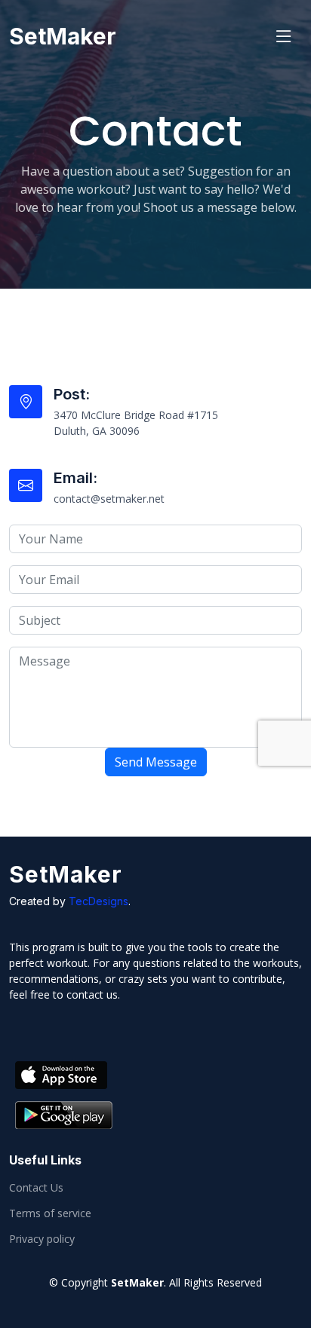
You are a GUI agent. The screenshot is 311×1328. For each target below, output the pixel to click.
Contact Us (36, 1188)
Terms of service (50, 1213)
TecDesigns (98, 901)
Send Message (156, 762)
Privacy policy (42, 1239)
